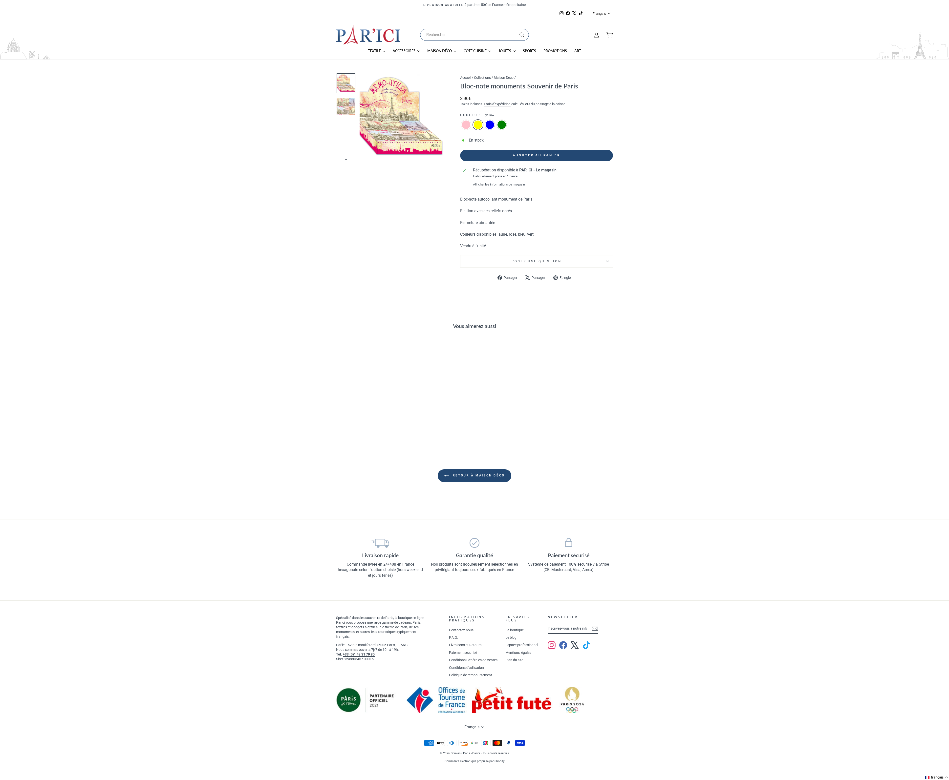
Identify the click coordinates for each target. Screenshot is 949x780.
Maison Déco (440, 51)
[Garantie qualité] (474, 543)
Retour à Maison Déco (478, 475)
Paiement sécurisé (463, 653)
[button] (936, 777)
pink (466, 125)
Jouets (505, 51)
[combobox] (474, 35)
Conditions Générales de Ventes (473, 660)
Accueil (465, 78)
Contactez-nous (461, 630)
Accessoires (404, 51)
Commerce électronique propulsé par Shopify (475, 761)
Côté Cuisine (475, 51)
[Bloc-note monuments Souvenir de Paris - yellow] (365, 427)
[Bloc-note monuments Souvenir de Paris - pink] (358, 427)
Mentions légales (518, 653)
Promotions (555, 51)
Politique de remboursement (470, 675)
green (502, 125)
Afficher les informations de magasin (499, 184)
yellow (478, 125)
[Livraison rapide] (380, 543)
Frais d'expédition (497, 104)
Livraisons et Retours (465, 645)
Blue (490, 125)
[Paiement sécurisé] (568, 543)
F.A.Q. (453, 637)
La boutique (514, 630)
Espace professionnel (521, 645)
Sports (529, 51)
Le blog (511, 637)
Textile (375, 51)
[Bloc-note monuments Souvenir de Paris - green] (378, 427)
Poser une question (536, 261)
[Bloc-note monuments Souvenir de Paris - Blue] (372, 427)
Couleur (477, 115)
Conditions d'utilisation (466, 668)
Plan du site (514, 660)
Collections (482, 78)
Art (577, 51)
